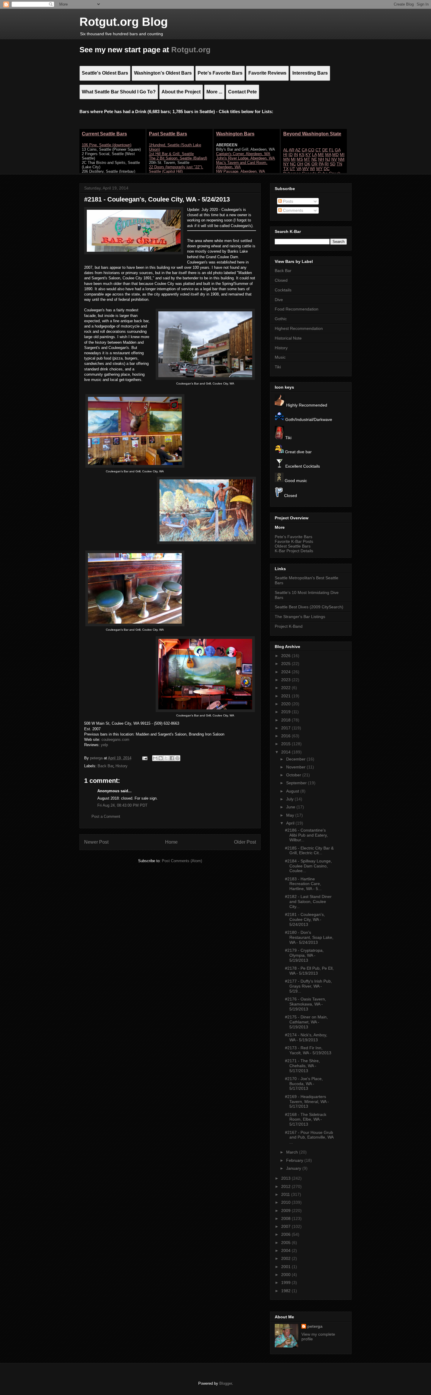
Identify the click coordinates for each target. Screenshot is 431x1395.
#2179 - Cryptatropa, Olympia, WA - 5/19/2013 (304, 955)
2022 (286, 687)
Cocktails (283, 290)
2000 (286, 1274)
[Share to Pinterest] (177, 758)
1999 (286, 1282)
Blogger (225, 1383)
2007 (286, 1226)
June (291, 807)
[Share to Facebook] (172, 758)
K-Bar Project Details (294, 550)
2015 (286, 743)
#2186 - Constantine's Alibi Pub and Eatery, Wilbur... (306, 835)
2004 (286, 1250)
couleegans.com (115, 739)
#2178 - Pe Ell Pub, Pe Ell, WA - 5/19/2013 (309, 971)
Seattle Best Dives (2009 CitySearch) (309, 607)
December (296, 759)
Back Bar (105, 766)
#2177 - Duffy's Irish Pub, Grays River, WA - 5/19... (308, 986)
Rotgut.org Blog (123, 21)
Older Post (245, 842)
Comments (292, 210)
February (295, 1160)
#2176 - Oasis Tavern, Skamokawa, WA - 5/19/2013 (305, 1004)
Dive (279, 299)
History (122, 766)
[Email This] (155, 758)
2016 (286, 735)
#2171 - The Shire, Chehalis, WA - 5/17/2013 (302, 1065)
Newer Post (96, 842)
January (294, 1168)
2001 (286, 1266)
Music (280, 357)
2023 (286, 679)
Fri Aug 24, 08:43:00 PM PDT (122, 805)
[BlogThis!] (161, 758)
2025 (286, 663)
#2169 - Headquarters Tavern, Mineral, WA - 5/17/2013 (307, 1101)
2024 (286, 671)
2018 (286, 720)
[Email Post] (144, 758)
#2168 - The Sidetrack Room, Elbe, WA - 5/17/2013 (305, 1119)
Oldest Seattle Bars (292, 546)
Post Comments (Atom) (182, 861)
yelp (104, 745)
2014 (286, 752)
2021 (286, 696)
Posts (287, 201)
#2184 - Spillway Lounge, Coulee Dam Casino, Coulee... (308, 866)
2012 (286, 1186)
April (291, 823)
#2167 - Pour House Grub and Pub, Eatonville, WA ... (309, 1137)
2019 (286, 711)
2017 (286, 728)
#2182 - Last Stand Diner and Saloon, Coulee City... (308, 901)
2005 (286, 1242)
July (290, 799)
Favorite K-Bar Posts (294, 541)
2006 (286, 1234)
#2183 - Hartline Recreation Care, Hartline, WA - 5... (303, 884)
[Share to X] (166, 758)
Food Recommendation (296, 309)
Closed (281, 280)
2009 (286, 1210)
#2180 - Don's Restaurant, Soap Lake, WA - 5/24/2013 (309, 937)
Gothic (281, 318)
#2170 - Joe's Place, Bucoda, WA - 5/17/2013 (304, 1083)
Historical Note (288, 338)
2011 (286, 1194)
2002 (286, 1258)
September (297, 782)
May (290, 815)
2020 (286, 703)
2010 (286, 1202)
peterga (315, 1326)
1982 (286, 1290)
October (294, 775)
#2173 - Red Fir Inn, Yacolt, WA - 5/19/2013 (308, 1050)
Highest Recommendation (299, 328)
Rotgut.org (191, 49)
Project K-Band (289, 626)
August (293, 791)
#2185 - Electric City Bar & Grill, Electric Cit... (309, 850)
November (296, 767)
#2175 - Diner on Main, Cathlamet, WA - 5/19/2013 (306, 1022)
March (292, 1152)
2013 (286, 1178)
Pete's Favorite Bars (293, 536)
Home (171, 842)
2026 (286, 655)
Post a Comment (105, 816)
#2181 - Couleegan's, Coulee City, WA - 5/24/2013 (305, 919)
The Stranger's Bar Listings (300, 616)
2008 (286, 1218)
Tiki (278, 367)
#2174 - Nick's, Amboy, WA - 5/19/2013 (306, 1037)
